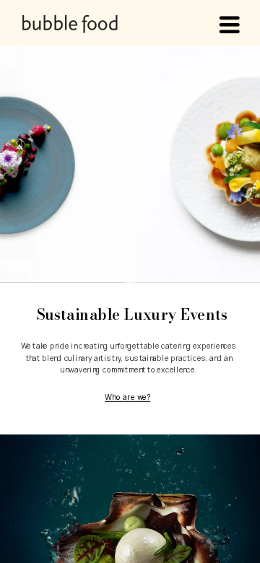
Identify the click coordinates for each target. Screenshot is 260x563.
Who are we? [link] (127, 396)
